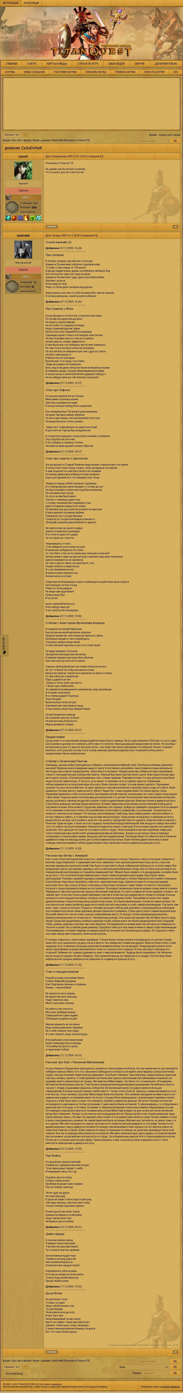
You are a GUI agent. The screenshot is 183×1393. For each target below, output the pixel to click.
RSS (176, 72)
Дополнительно (166, 63)
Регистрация (31, 3)
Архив (36, 140)
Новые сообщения (34, 72)
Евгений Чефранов (170, 1386)
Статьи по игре (88, 63)
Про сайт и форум (21, 140)
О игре (32, 63)
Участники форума (65, 72)
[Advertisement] (91, 104)
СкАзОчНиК (23, 235)
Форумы (10, 72)
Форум (139, 63)
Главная (11, 63)
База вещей (117, 63)
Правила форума (125, 72)
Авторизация (10, 3)
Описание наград (96, 72)
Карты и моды (57, 63)
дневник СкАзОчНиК (52, 140)
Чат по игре (3, 644)
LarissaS (23, 156)
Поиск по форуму (154, 72)
